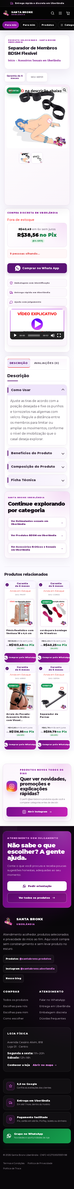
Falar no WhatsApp (52, 999)
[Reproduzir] (15, 335)
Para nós (10, 25)
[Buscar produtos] (52, 13)
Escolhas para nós (15, 1006)
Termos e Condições (13, 1163)
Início (11, 60)
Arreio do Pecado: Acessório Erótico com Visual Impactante (18, 717)
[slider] (34, 335)
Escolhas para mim (15, 1012)
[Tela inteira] (59, 335)
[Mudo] (53, 335)
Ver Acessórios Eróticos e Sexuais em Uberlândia (37, 548)
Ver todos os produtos (34, 897)
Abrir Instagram (37, 811)
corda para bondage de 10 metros (53, 632)
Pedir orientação (40, 886)
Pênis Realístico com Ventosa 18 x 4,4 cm (20, 632)
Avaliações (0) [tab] (46, 363)
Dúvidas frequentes (52, 1018)
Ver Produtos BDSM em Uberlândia (37, 535)
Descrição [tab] (19, 363)
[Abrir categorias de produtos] (60, 13)
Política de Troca (12, 1168)
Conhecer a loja (18, 1065)
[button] (64, 90)
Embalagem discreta (53, 1012)
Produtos (48, 25)
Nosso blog (13, 978)
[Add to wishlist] (10, 90)
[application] (37, 324)
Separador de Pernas (49, 716)
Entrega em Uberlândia (54, 1006)
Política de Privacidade (40, 1163)
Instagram (30, 968)
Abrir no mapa (43, 1065)
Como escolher (13, 1018)
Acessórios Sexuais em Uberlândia (39, 60)
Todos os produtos (15, 999)
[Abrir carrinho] (68, 13)
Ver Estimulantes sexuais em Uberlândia (37, 522)
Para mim (29, 25)
